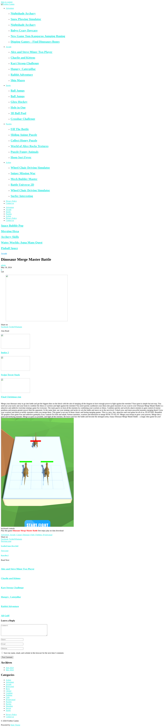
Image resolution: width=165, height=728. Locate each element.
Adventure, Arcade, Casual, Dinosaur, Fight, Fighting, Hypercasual (26, 535)
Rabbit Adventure (22, 74)
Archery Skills (10, 236)
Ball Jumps (18, 90)
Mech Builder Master (24, 179)
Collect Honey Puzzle (24, 140)
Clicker (8, 691)
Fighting (9, 695)
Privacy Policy (11, 201)
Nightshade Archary (23, 13)
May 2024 (10, 670)
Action (8, 162)
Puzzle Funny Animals (24, 151)
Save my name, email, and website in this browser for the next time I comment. (34, 653)
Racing (8, 704)
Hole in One (18, 107)
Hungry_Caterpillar (23, 69)
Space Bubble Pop (12, 225)
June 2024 (10, 668)
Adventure (10, 8)
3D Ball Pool (18, 113)
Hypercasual (10, 700)
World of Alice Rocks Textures (29, 146)
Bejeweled (10, 686)
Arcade (8, 47)
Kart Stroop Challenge (25, 63)
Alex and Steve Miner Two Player (31, 51)
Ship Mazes (18, 80)
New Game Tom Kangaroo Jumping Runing (38, 36)
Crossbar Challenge (23, 118)
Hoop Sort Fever (21, 157)
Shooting (9, 706)
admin (3, 265)
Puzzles (9, 124)
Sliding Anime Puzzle (24, 134)
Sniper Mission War (23, 173)
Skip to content (6, 2)
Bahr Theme (15, 725)
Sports (8, 85)
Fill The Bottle (20, 129)
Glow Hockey (19, 101)
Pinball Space (9, 248)
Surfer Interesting (22, 196)
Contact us (10, 203)
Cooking (9, 693)
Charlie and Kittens (23, 57)
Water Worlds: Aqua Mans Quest (21, 242)
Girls (8, 697)
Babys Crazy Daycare (24, 30)
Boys (8, 689)
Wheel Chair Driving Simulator (30, 167)
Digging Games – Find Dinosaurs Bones (35, 41)
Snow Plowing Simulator (26, 19)
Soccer (8, 708)
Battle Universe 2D (22, 184)
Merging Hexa (10, 231)
